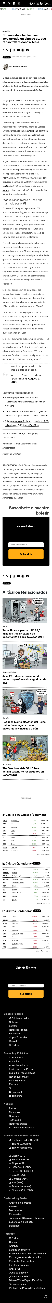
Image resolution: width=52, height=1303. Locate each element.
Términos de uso (18, 1284)
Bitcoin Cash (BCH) (22, 1171)
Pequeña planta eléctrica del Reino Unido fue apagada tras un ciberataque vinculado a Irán (24, 725)
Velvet (14, 869)
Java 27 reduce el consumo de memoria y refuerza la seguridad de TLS (24, 679)
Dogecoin (14, 847)
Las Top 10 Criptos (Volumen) (25, 815)
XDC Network (16, 893)
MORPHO (6, 872)
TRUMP (5, 851)
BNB (4, 841)
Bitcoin (13, 824)
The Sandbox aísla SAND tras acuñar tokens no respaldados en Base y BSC (23, 771)
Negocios (14, 1116)
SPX (4, 940)
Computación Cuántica (11, 672)
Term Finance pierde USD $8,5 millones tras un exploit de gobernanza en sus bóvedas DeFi (23, 634)
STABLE (5, 920)
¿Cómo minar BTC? (19, 1276)
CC (4, 899)
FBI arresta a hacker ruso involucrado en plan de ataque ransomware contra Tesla (24, 38)
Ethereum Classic (17, 943)
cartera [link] (6, 190)
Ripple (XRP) (18, 1163)
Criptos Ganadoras (18, 863)
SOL (4, 837)
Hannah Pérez (20, 66)
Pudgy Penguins (17, 876)
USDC (5, 830)
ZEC (4, 844)
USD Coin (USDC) (21, 1167)
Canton (14, 899)
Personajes (15, 1214)
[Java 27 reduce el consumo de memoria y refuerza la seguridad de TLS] (25, 657)
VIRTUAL (6, 879)
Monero (14, 937)
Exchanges (15, 1033)
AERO (5, 883)
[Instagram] (15, 50)
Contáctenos (16, 1057)
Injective (14, 889)
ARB (4, 947)
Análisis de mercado (20, 1202)
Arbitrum (14, 947)
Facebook (16, 1092)
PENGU (5, 876)
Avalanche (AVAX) (21, 1186)
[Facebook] (11, 50)
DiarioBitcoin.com (42, 855)
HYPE (24, 9)
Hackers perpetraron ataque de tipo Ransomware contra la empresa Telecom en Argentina (25, 401)
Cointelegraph (30, 433)
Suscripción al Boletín (21, 1221)
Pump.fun (15, 923)
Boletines (14, 1225)
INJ (4, 889)
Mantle (14, 886)
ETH (4, 827)
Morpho (14, 872)
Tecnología (15, 1119)
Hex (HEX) (17, 1182)
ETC (4, 943)
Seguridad (6, 31)
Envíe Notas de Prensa (21, 1069)
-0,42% (36, 9)
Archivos (14, 1245)
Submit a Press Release (22, 1072)
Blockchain (7, 764)
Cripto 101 (14, 1268)
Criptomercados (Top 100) (25, 1140)
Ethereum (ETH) (20, 1159)
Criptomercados (20, 1018)
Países (12, 1108)
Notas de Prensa (18, 1029)
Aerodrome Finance (18, 883)
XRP (4, 834)
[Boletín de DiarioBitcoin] (28, 50)
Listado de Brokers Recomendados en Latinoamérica (27, 1251)
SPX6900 (15, 940)
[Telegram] (23, 50)
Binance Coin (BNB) (22, 1190)
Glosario (13, 1041)
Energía (5, 718)
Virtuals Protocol (17, 879)
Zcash (13, 844)
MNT (4, 886)
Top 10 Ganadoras (21, 1143)
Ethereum (14, 827)
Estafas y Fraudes (19, 1264)
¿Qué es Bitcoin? (18, 1272)
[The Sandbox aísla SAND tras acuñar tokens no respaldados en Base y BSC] (25, 748)
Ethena (14, 917)
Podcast (15, 1045)
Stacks (14, 896)
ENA (4, 917)
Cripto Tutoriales (18, 1037)
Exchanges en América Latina (25, 1257)
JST (4, 927)
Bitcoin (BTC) (18, 1155)
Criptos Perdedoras (18, 911)
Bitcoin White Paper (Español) (25, 1280)
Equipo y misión (17, 1080)
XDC (4, 893)
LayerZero (15, 930)
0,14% (12, 9)
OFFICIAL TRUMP (16, 851)
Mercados (14, 1112)
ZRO (4, 930)
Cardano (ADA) (19, 1178)
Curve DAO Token (17, 933)
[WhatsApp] (8, 50)
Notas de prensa (18, 1123)
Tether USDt (15, 820)
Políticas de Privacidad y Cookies (27, 1287)
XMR (4, 937)
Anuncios (14, 1061)
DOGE (48, 9)
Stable (14, 920)
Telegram (16, 1095)
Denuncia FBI (17, 433)
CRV (4, 933)
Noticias (13, 1022)
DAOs (5, 626)
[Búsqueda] (10, 3)
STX (4, 896)
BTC (4, 824)
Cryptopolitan (9, 437)
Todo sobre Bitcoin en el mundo (26, 1218)
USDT (5, 820)
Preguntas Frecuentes (21, 1261)
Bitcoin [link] (8, 186)
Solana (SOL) (18, 1174)
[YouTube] (19, 50)
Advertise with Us (18, 1065)
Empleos (14, 1084)
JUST (13, 927)
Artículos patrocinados (21, 1127)
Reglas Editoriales (19, 1076)
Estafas (13, 1025)
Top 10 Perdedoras (21, 1147)
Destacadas (15, 1210)
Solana (13, 837)
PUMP (5, 923)
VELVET (5, 869)
